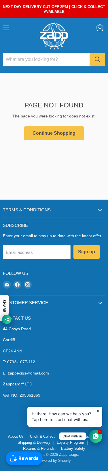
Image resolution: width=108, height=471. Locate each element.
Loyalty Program (70, 442)
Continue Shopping (54, 133)
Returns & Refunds (39, 448)
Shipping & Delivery (34, 442)
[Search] (97, 59)
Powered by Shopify (54, 460)
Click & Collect (42, 436)
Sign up (86, 251)
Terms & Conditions (77, 436)
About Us (16, 436)
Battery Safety (73, 448)
